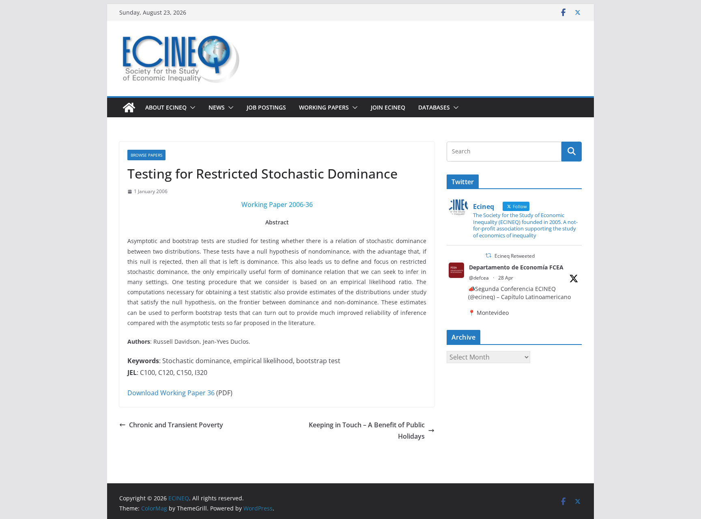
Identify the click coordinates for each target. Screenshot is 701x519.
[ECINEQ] (129, 107)
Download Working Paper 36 (171, 392)
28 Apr (505, 277)
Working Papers (324, 107)
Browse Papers (146, 155)
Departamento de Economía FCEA (516, 267)
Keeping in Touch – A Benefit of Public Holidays (367, 430)
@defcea (479, 277)
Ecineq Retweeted (515, 255)
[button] (191, 107)
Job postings (266, 107)
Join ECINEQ (388, 107)
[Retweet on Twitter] (488, 255)
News (217, 107)
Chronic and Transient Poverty (176, 424)
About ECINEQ (166, 107)
